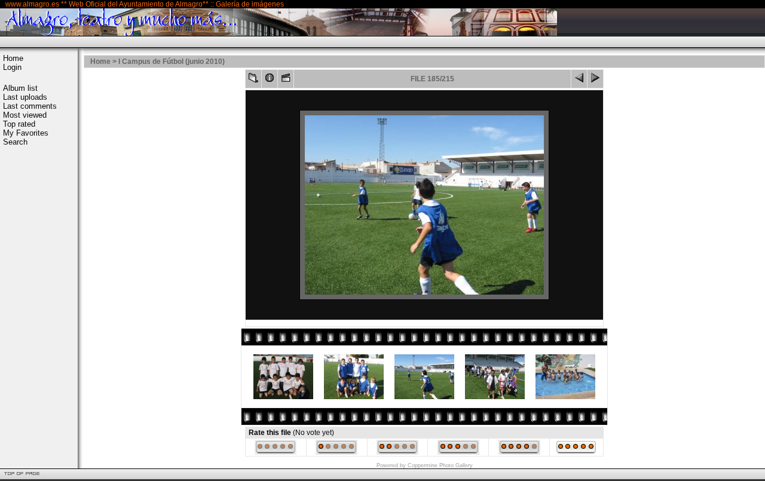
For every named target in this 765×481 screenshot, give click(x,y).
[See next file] (595, 80)
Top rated (19, 124)
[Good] (458, 452)
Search (15, 141)
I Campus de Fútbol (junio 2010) (171, 61)
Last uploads (25, 97)
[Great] (576, 452)
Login (12, 67)
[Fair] (397, 452)
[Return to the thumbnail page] (253, 80)
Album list (20, 88)
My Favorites (25, 132)
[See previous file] (579, 80)
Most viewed (25, 115)
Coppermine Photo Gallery (440, 465)
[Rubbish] (275, 452)
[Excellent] (519, 452)
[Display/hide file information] (269, 80)
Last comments (30, 106)
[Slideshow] (285, 80)
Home (13, 58)
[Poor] (336, 452)
